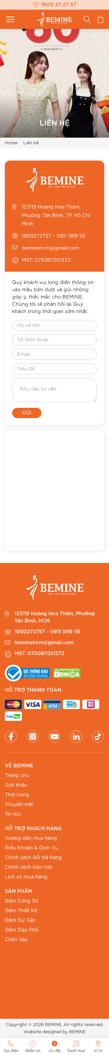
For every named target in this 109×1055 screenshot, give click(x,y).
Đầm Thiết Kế (21, 910)
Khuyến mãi (19, 804)
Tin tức (13, 814)
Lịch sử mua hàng (26, 877)
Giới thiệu (16, 785)
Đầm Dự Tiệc (20, 920)
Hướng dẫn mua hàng (31, 838)
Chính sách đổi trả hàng (33, 857)
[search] (87, 19)
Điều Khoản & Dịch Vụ (31, 848)
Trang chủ (17, 775)
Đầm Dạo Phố (21, 930)
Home (11, 142)
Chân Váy (16, 939)
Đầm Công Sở (21, 901)
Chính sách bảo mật (28, 867)
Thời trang (17, 795)
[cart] (100, 19)
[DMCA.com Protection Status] (67, 673)
